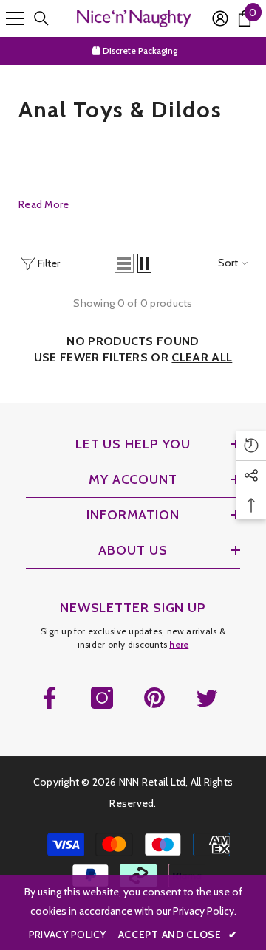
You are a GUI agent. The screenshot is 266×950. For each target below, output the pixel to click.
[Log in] (220, 18)
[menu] (15, 18)
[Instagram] (102, 697)
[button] (124, 263)
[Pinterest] (154, 697)
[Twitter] (207, 697)
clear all (201, 357)
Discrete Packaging (138, 50)
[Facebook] (49, 697)
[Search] (41, 18)
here (178, 644)
